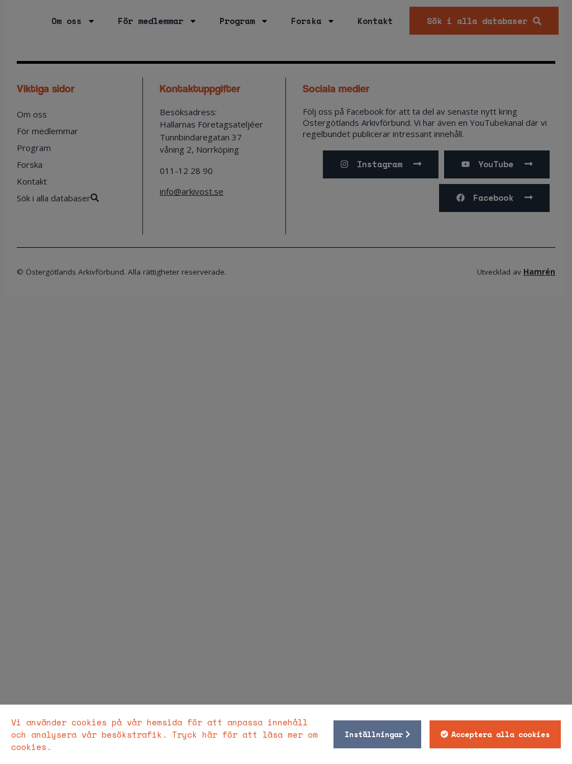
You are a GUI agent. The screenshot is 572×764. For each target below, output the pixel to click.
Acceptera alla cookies (500, 734)
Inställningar (374, 734)
